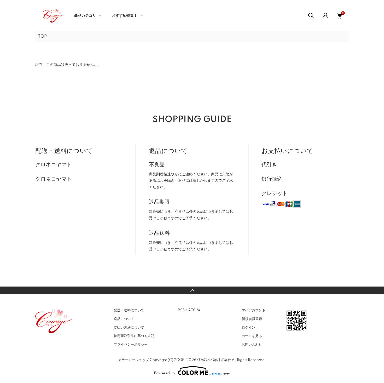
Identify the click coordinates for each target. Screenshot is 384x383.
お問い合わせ (252, 344)
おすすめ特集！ (124, 16)
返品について (124, 319)
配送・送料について (129, 310)
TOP (42, 37)
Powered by (164, 373)
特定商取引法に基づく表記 (134, 336)
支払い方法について (129, 327)
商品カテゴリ (85, 16)
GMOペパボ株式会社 (214, 360)
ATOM (194, 310)
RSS (181, 310)
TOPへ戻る (192, 290)
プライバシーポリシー (131, 344)
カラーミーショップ (133, 360)
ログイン (248, 327)
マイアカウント (253, 310)
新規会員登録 (252, 319)
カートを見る (252, 336)
